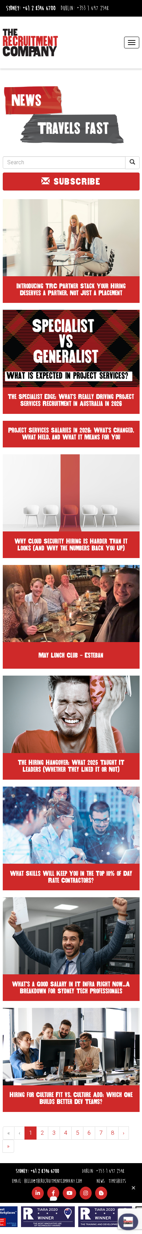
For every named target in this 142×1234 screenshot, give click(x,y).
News (100, 1181)
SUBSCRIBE (75, 181)
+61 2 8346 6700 (38, 8)
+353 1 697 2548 (93, 8)
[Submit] (132, 162)
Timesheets (117, 1181)
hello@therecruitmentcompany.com (53, 1181)
